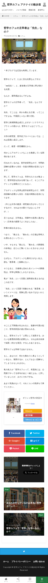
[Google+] (14, 441)
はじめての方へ (8, 10)
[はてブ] (34, 441)
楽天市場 (29, 415)
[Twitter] (34, 433)
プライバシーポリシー (21, 561)
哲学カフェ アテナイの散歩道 (24, 4)
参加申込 (41, 10)
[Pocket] (14, 448)
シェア (18, 581)
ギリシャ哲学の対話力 (32, 398)
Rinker (33, 403)
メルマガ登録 (21, 10)
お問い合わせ (39, 561)
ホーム (6, 561)
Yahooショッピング (33, 419)
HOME (6, 16)
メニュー (30, 581)
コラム (15, 16)
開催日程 (32, 10)
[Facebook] (14, 433)
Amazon (28, 411)
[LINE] (35, 448)
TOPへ (42, 581)
